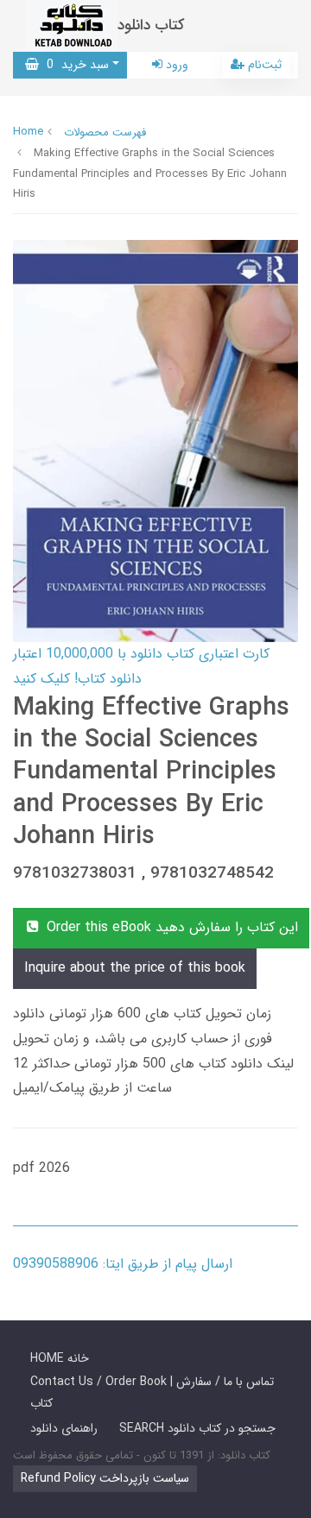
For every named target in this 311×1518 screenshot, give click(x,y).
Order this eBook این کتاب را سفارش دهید (170, 927)
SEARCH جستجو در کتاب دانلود (197, 1428)
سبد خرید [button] (74, 64)
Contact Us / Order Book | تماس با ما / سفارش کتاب (152, 1392)
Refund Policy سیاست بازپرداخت (105, 1478)
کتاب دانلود (151, 25)
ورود (175, 64)
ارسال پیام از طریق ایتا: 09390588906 (122, 1264)
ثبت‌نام (263, 64)
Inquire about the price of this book (134, 968)
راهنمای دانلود (64, 1428)
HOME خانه (59, 1358)
